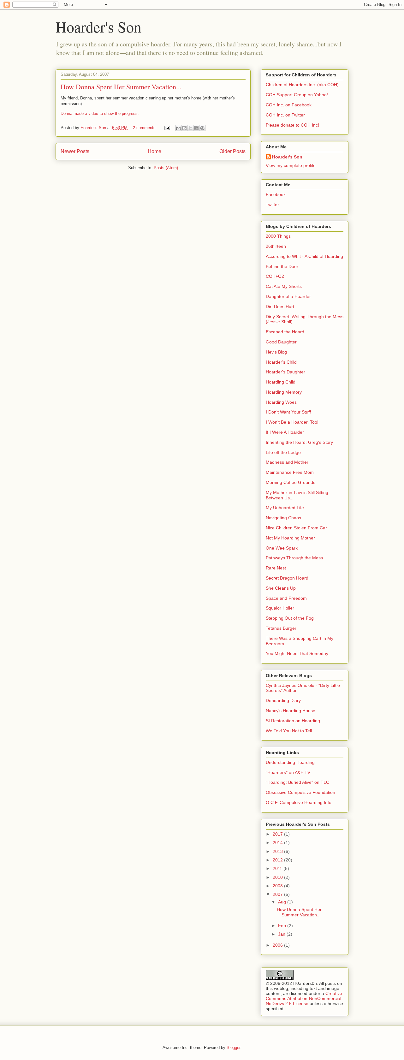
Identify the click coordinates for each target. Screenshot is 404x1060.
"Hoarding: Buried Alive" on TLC (297, 782)
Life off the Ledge (283, 452)
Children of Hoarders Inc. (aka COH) (302, 84)
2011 (278, 868)
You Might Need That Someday (297, 653)
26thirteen (276, 246)
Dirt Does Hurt (280, 306)
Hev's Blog (276, 351)
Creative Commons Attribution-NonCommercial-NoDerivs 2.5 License (304, 998)
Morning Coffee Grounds (290, 482)
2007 (278, 894)
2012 (278, 859)
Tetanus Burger (281, 628)
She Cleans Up (281, 588)
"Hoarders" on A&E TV (288, 772)
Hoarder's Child (281, 362)
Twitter (272, 204)
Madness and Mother (287, 462)
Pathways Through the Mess (294, 557)
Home (154, 151)
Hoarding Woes (281, 402)
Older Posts (232, 151)
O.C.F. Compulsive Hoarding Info (298, 802)
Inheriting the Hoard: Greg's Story (299, 442)
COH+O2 (275, 276)
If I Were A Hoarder (285, 432)
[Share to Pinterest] (202, 128)
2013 (278, 851)
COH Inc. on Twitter (285, 114)
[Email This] (178, 128)
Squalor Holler (280, 607)
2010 (278, 877)
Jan (282, 934)
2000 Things (278, 236)
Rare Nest (276, 567)
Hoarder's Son (98, 26)
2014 (278, 842)
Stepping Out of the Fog (290, 618)
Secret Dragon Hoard (287, 578)
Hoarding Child (280, 381)
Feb (282, 925)
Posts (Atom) (166, 167)
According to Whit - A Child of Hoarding (304, 256)
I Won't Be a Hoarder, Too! (292, 422)
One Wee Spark (282, 548)
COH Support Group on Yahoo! (297, 94)
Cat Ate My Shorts (284, 286)
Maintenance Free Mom (290, 472)
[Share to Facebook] (196, 128)
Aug (282, 901)
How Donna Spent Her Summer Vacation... (121, 86)
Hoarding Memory (284, 392)
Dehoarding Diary (283, 700)
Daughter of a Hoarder (288, 296)
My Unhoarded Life (285, 507)
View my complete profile (291, 165)
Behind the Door (282, 266)
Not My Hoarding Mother (290, 537)
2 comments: (145, 127)
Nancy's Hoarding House (290, 710)
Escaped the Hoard (285, 331)
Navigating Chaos (283, 517)
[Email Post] (166, 127)
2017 (278, 834)
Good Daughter (281, 341)
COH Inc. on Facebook (289, 104)
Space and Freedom (286, 598)
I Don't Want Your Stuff (288, 411)
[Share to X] (190, 128)
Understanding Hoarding (290, 762)
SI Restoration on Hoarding (293, 720)
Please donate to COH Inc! (292, 125)
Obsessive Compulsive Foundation (300, 792)
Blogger (233, 1047)
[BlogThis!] (184, 128)
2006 (278, 945)
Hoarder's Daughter (285, 371)
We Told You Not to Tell (289, 730)
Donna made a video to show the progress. (100, 113)
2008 (278, 885)
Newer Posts (75, 151)
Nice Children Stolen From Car (296, 527)
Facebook (276, 194)
